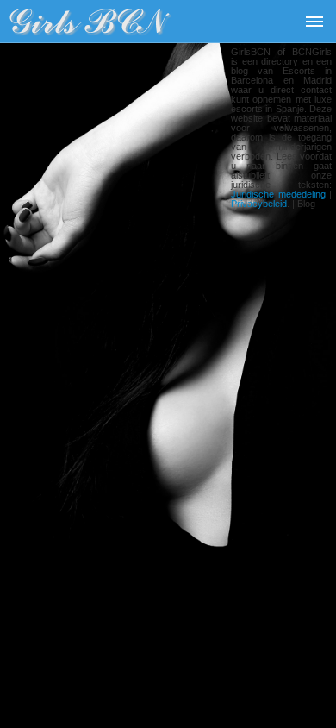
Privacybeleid (259, 203)
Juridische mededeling (278, 194)
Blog (306, 203)
